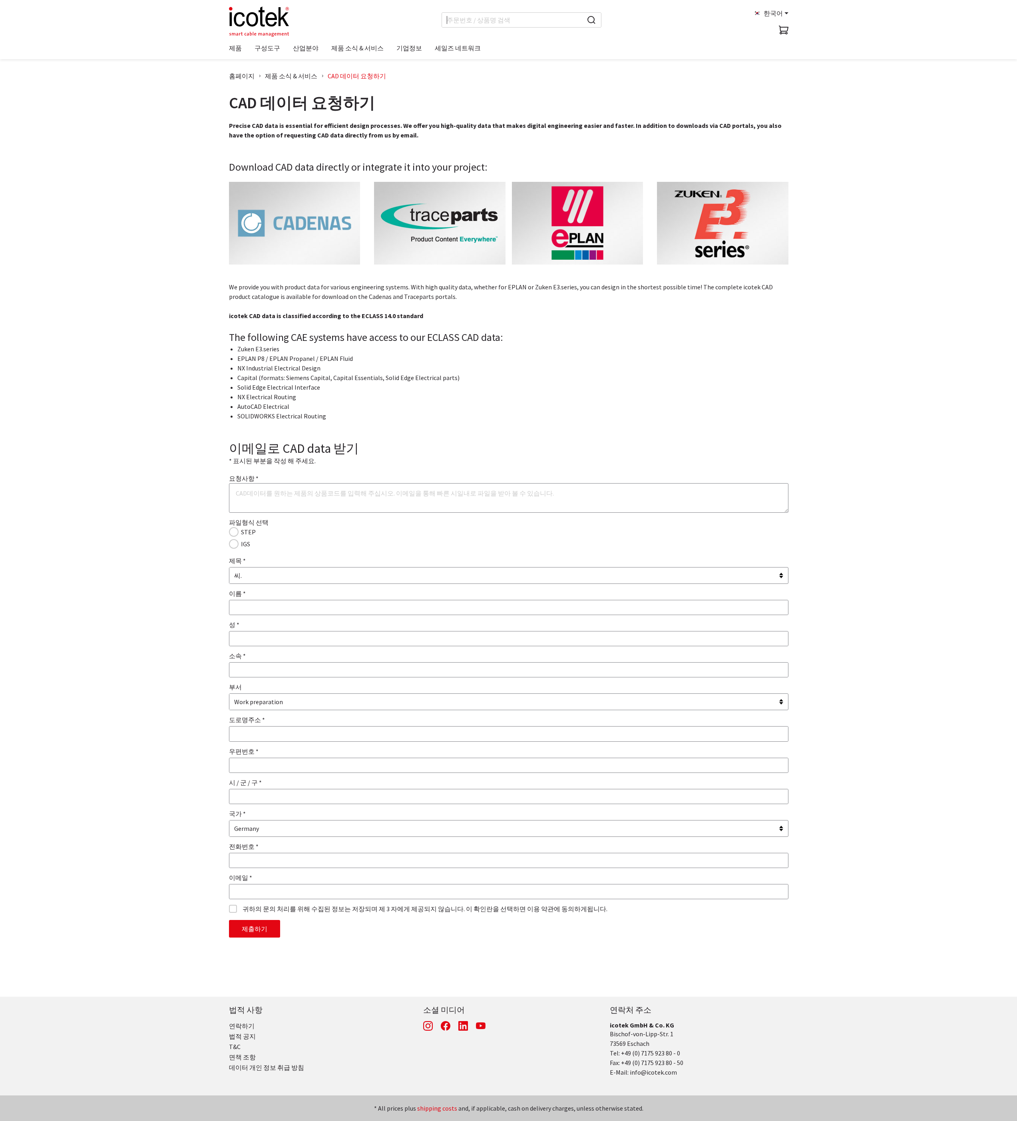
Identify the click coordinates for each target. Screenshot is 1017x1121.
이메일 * (240, 878)
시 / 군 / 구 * (245, 782)
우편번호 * (244, 751)
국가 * (237, 814)
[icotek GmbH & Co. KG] (259, 22)
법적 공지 (242, 1036)
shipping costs (437, 1108)
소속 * (237, 656)
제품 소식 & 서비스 (291, 76)
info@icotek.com (653, 1072)
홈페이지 (242, 76)
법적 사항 (246, 1010)
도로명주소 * (247, 720)
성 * (234, 625)
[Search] (591, 20)
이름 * (237, 593)
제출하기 (254, 929)
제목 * (237, 561)
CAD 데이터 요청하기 (357, 76)
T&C (235, 1047)
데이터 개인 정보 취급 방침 (266, 1067)
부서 (235, 687)
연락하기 (242, 1026)
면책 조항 (242, 1057)
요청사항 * (244, 478)
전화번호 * (244, 846)
